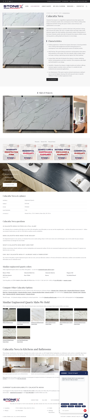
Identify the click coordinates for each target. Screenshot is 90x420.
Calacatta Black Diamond (73, 290)
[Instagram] (7, 1)
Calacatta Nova (54, 16)
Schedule (80, 404)
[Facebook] (3, 1)
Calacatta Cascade (49, 292)
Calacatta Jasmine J (20, 294)
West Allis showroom (21, 378)
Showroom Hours (74, 404)
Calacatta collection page (50, 297)
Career (69, 416)
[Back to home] (13, 6)
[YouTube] (10, 1)
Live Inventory (70, 406)
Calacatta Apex (54, 290)
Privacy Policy (76, 416)
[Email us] (12, 1)
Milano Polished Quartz (8, 322)
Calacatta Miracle (30, 294)
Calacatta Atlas (63, 290)
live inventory (79, 297)
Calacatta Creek (77, 292)
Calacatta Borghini (12, 292)
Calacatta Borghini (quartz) (24, 292)
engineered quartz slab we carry (46, 269)
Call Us (83, 406)
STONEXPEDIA (66, 13)
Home (26, 6)
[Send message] (85, 410)
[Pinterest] (5, 1)
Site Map (63, 416)
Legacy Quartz (46, 6)
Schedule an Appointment (54, 1)
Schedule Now (10, 184)
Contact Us (80, 6)
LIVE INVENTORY (52, 79)
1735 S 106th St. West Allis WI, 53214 (78, 1)
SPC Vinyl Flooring (59, 6)
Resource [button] (70, 6)
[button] (86, 6)
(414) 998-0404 (30, 392)
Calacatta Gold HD (10, 294)
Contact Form (78, 406)
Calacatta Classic (68, 292)
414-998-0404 (65, 1)
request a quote (67, 280)
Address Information (65, 404)
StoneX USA (10, 416)
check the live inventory (16, 392)
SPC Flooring (64, 406)
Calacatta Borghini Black (38, 292)
